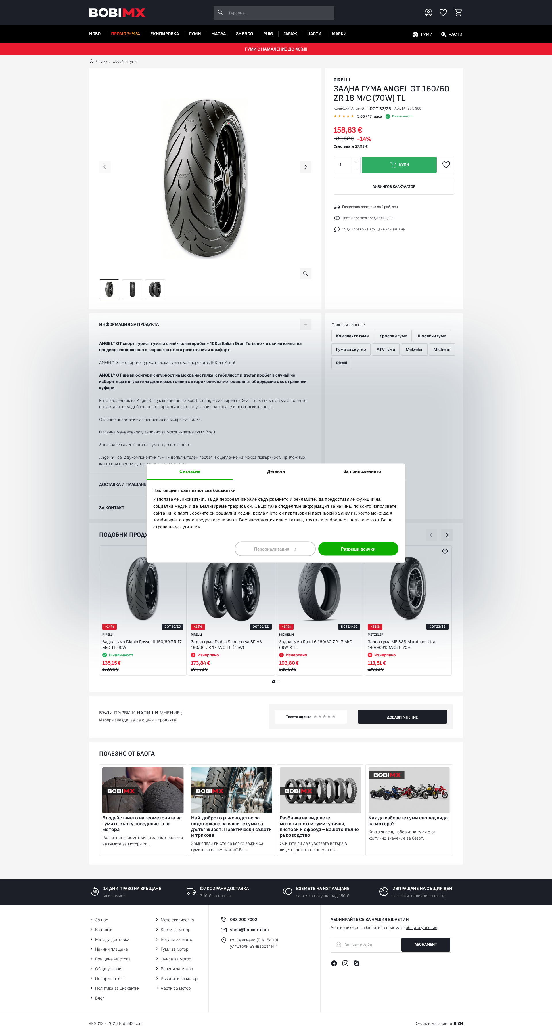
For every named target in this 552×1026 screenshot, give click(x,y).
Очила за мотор (176, 958)
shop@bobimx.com (249, 929)
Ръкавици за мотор (179, 978)
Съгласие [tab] (189, 471)
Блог (99, 998)
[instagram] (345, 963)
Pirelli (342, 80)
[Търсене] (220, 13)
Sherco (244, 34)
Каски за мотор (175, 929)
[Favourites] (443, 12)
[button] (105, 167)
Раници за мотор (177, 968)
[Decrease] (355, 169)
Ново (95, 34)
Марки (339, 34)
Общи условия (109, 968)
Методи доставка (112, 939)
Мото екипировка (177, 919)
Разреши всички (358, 548)
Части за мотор (176, 988)
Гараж (290, 34)
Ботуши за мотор (177, 939)
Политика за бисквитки (117, 988)
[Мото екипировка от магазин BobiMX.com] (91, 61)
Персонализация (272, 548)
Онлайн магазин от (439, 1023)
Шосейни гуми (124, 61)
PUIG (268, 34)
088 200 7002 (243, 919)
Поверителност (110, 978)
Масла (218, 34)
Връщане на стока (113, 958)
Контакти (103, 929)
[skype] (356, 963)
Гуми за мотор (174, 949)
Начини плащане (111, 949)
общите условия (421, 927)
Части (314, 34)
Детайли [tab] (276, 471)
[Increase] (355, 161)
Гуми (195, 34)
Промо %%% (125, 34)
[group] (205, 178)
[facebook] (334, 963)
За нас (101, 919)
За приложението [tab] (362, 471)
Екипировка (164, 34)
